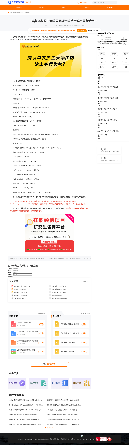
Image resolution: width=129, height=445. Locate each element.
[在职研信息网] (16, 2)
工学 (114, 58)
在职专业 (102, 54)
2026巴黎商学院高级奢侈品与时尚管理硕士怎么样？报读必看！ (26, 424)
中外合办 (110, 7)
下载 (98, 94)
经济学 (114, 67)
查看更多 (85, 281)
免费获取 (124, 40)
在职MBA (64, 7)
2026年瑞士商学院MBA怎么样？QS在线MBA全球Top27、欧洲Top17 (64, 424)
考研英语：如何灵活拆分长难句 (108, 131)
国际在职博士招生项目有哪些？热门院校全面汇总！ (64, 414)
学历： (10, 272)
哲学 (102, 62)
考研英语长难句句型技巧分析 (107, 109)
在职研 (28, 2)
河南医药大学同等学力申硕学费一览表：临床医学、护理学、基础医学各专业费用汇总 (64, 400)
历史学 (114, 62)
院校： (10, 274)
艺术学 (102, 67)
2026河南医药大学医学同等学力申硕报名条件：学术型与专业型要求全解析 (26, 414)
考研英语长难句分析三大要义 (107, 120)
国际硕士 (19, 7)
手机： (10, 270)
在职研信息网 (14, 12)
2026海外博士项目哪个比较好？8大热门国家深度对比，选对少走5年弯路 (64, 405)
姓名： (10, 268)
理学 (102, 58)
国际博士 (41, 7)
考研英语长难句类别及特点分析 (108, 98)
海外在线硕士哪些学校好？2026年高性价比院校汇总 (26, 400)
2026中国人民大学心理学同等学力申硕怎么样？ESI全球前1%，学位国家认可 (26, 419)
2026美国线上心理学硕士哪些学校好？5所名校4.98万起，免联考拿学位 (26, 405)
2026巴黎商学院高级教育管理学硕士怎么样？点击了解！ (64, 419)
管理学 (114, 54)
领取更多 (100, 49)
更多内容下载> (42, 313)
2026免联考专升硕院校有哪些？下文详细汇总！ (63, 410)
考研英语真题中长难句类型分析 (108, 87)
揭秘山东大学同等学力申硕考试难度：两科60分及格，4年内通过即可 (26, 410)
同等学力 (87, 7)
